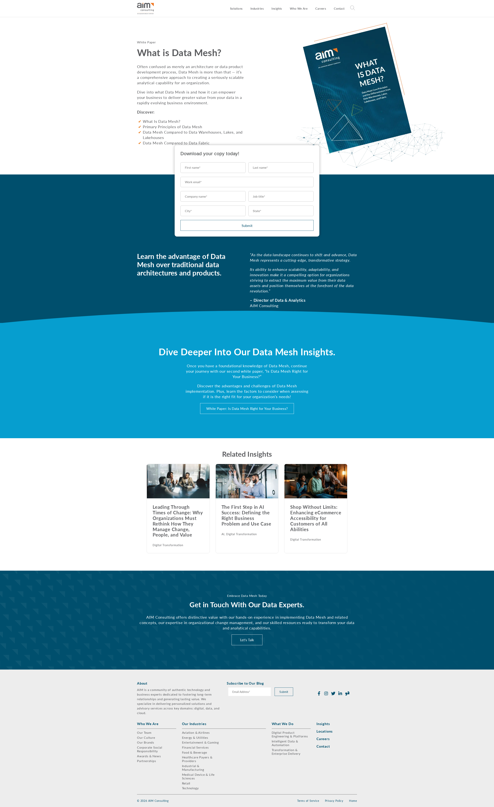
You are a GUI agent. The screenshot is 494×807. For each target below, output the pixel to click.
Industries (257, 8)
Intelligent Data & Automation (285, 743)
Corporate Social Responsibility (149, 749)
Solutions (236, 8)
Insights (277, 8)
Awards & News (149, 756)
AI (223, 534)
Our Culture (146, 737)
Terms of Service (308, 801)
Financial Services (195, 747)
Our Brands (145, 742)
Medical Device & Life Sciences (198, 776)
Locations (324, 731)
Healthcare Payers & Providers (197, 759)
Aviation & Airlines (196, 732)
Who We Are (299, 8)
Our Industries (194, 723)
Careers (320, 8)
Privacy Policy (334, 801)
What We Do (283, 723)
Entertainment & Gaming (200, 742)
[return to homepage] (145, 8)
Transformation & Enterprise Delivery (286, 752)
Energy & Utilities (195, 737)
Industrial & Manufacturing (193, 768)
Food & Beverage (194, 752)
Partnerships (146, 761)
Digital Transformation (168, 545)
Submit (247, 225)
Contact (339, 8)
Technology (190, 788)
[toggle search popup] (352, 8)
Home (353, 801)
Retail (186, 783)
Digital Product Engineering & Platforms (290, 734)
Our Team (144, 732)
